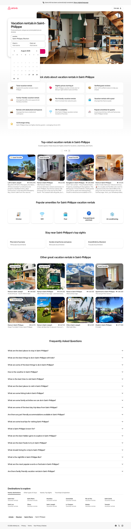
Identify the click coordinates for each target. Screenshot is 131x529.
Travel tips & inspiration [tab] (62, 493)
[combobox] (28, 38)
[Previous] (62, 150)
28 (33, 75)
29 (37, 75)
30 (14, 79)
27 (29, 75)
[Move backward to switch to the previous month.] (14, 51)
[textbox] (20, 45)
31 (18, 79)
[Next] (69, 150)
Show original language (81, 2)
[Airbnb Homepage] (13, 8)
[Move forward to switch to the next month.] (36, 51)
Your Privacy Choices (40, 526)
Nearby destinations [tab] (14, 493)
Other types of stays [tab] (30, 493)
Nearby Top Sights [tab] (46, 493)
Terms (30, 526)
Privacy (23, 526)
